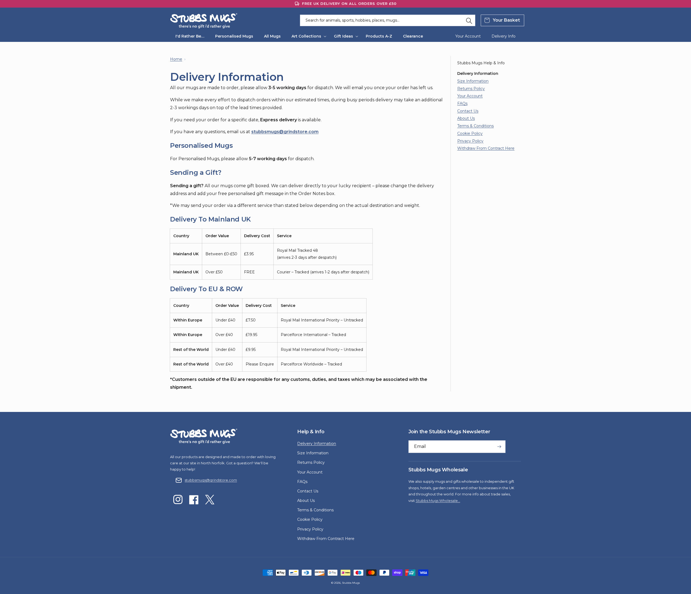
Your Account (470, 95)
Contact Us (467, 111)
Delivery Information (316, 443)
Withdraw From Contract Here (485, 148)
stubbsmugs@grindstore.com (211, 480)
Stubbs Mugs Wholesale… (438, 500)
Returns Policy (471, 88)
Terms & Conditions (475, 125)
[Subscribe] (499, 446)
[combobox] (387, 20)
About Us (466, 118)
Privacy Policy (470, 141)
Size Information (473, 81)
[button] (307, 36)
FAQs (462, 103)
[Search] (469, 21)
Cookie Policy (470, 133)
